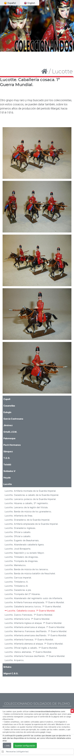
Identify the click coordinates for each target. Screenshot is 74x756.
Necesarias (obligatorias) (17, 751)
